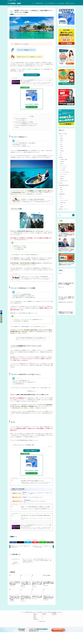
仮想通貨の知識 (62, 202)
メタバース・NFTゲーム (64, 200)
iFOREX (61, 146)
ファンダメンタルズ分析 (64, 172)
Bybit (61, 187)
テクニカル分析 (62, 167)
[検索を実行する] (73, 215)
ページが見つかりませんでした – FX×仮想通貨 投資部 (23, 445)
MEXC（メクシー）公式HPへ (31, 107)
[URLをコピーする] (50, 542)
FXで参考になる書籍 (63, 159)
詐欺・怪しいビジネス (64, 180)
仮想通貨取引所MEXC (28, 612)
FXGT (61, 142)
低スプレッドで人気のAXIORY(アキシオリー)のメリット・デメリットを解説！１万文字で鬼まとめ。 (36, 80)
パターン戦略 (62, 170)
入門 (61, 204)
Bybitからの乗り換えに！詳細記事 (31, 104)
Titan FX (61, 148)
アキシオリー (13, 150)
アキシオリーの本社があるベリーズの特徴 (24, 122)
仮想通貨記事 (62, 194)
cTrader (46, 263)
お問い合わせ (54, 614)
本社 (16, 536)
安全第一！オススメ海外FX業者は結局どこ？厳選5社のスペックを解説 (35, 506)
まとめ (17, 127)
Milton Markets (36, 619)
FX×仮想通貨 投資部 (14, 3)
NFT (61, 196)
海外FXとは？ (62, 176)
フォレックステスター (64, 174)
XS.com (44, 614)
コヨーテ (15, 562)
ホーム (23, 612)
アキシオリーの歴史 (21, 120)
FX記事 (61, 157)
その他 (61, 182)
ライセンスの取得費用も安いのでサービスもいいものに (27, 123)
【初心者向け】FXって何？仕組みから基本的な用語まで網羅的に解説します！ (36, 516)
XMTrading (62, 150)
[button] (13, 542)
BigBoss (61, 138)
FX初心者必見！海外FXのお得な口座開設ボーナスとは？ (33, 480)
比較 (61, 155)
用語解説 (61, 178)
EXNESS (61, 140)
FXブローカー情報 (63, 133)
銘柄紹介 (61, 206)
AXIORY (12, 14)
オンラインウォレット (64, 165)
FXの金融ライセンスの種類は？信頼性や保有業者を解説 (32, 199)
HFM (61, 144)
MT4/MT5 (61, 163)
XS (60, 152)
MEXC (61, 189)
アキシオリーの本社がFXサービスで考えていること (26, 125)
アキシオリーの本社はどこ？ (21, 118)
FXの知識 (61, 161)
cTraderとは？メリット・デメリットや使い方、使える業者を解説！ (34, 276)
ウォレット (62, 198)
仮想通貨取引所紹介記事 (64, 185)
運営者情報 (54, 613)
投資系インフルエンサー (64, 209)
